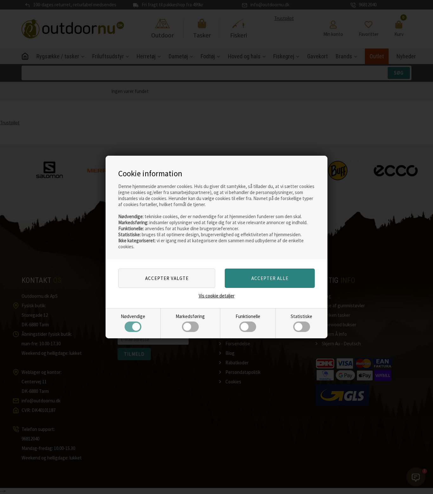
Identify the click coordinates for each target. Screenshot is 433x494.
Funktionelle (248, 316)
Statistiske (301, 316)
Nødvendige (133, 316)
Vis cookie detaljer (217, 296)
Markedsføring (190, 316)
